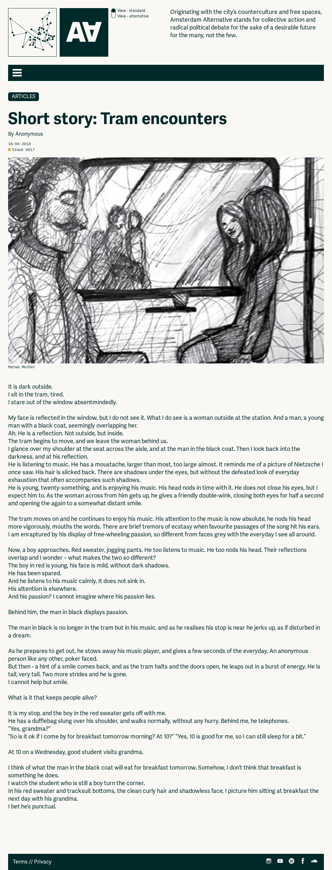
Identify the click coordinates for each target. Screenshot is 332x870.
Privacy (43, 862)
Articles (23, 96)
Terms (20, 862)
